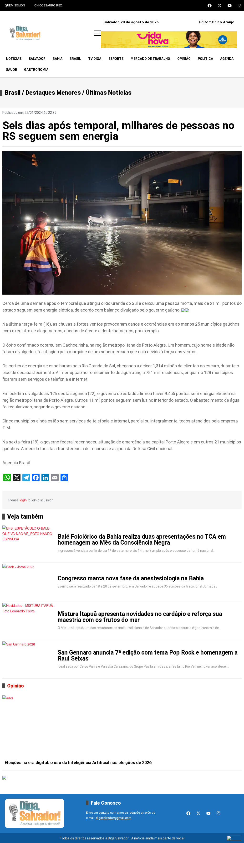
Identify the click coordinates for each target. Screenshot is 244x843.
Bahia (57, 59)
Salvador (37, 59)
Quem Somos (15, 5)
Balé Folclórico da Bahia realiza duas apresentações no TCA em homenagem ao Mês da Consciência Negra (142, 540)
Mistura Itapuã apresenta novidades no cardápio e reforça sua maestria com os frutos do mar (140, 617)
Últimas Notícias (109, 92)
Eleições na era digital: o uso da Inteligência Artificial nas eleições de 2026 (78, 762)
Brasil (75, 59)
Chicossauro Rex (48, 5)
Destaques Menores (53, 92)
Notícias (13, 59)
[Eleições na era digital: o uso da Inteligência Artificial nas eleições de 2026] (122, 726)
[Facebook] (209, 5)
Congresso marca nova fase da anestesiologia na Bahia (131, 578)
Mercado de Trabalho (150, 59)
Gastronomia (36, 70)
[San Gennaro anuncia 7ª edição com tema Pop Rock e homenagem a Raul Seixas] (29, 659)
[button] (97, 33)
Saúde (11, 70)
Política (205, 59)
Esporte (115, 59)
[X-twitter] (219, 5)
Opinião (184, 59)
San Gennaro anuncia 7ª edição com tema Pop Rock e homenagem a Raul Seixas (148, 655)
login (23, 500)
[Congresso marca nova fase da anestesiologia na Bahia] (29, 582)
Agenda (227, 59)
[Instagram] (239, 5)
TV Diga (94, 59)
